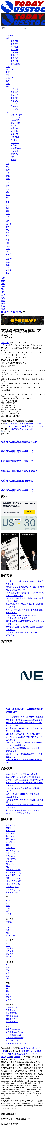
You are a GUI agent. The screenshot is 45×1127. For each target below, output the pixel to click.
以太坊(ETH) (11, 1013)
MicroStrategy (11, 935)
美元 (10, 848)
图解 (8, 211)
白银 (8, 967)
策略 (8, 67)
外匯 (3, 306)
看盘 (8, 202)
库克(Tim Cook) (12, 1041)
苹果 (8, 927)
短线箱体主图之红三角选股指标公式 (19, 441)
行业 (8, 179)
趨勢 (8, 84)
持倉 (8, 230)
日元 (10, 856)
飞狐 (8, 249)
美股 (3, 281)
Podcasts (39, 1054)
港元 (10, 842)
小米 (8, 943)
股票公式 (8, 312)
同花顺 (9, 252)
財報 (8, 227)
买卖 (8, 205)
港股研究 (14, 44)
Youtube (32, 1054)
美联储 (11, 825)
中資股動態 (15, 64)
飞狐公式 (37, 424)
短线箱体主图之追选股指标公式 (17, 490)
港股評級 (14, 58)
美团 (8, 946)
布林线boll (15, 137)
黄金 (11, 828)
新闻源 (38, 1051)
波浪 (8, 265)
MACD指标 (15, 120)
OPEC (8, 978)
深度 (8, 81)
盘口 (8, 195)
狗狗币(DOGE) (12, 1016)
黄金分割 (14, 128)
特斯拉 (9, 922)
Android (17, 1057)
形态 (8, 170)
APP (32, 1051)
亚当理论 (14, 89)
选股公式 (13, 890)
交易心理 (14, 104)
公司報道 (14, 47)
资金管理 (14, 101)
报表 (8, 186)
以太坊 (9, 216)
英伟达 (9, 925)
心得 (3, 295)
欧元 (10, 833)
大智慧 (9, 254)
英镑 (10, 839)
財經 (8, 72)
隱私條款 (12, 1054)
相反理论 (14, 95)
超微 (8, 933)
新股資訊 (14, 52)
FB (8, 1057)
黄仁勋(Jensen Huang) (14, 1032)
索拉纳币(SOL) (12, 1022)
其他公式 (17, 312)
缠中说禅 (14, 92)
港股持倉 (14, 55)
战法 (8, 192)
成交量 (13, 126)
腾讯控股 (9, 951)
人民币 (9, 914)
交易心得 (9, 70)
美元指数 (12, 851)
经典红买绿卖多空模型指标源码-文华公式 (26, 426)
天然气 (9, 973)
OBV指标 (15, 143)
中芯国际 (9, 957)
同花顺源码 (13, 884)
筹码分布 (14, 134)
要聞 (8, 240)
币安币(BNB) (11, 1010)
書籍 (8, 233)
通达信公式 (9, 424)
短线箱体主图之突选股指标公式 (17, 480)
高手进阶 (14, 98)
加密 (8, 221)
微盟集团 (9, 948)
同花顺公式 (29, 424)
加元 (8, 911)
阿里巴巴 (9, 954)
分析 (8, 173)
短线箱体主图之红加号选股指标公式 (19, 471)
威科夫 (9, 270)
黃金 (3, 301)
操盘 (8, 87)
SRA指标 (14, 157)
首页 (3, 312)
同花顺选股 (13, 881)
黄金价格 (12, 892)
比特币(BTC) (11, 1007)
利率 (8, 991)
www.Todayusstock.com (28, 1048)
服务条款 (21, 1054)
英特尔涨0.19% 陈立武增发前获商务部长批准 (25, 780)
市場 (8, 75)
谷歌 (8, 930)
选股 (8, 208)
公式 (8, 246)
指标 (8, 112)
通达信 (9, 259)
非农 (10, 836)
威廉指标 (14, 145)
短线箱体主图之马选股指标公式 (17, 451)
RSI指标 (14, 140)
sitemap (4, 1054)
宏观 (8, 183)
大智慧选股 (13, 873)
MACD (12, 861)
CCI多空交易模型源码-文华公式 (22, 429)
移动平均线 (15, 123)
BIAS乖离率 (16, 148)
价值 (8, 176)
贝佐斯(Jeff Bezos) (13, 1035)
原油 (3, 304)
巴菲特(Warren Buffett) (15, 1038)
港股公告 (14, 50)
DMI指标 (14, 154)
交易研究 (14, 106)
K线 (7, 164)
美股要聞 (9, 35)
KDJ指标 (14, 131)
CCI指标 (14, 151)
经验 (8, 189)
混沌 (8, 273)
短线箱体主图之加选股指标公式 (17, 461)
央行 (8, 988)
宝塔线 (13, 160)
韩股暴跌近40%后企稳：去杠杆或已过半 (23, 734)
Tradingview (15, 117)
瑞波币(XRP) (11, 1019)
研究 (3, 289)
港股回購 (14, 61)
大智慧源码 (13, 875)
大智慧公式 (19, 424)
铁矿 (8, 976)
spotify (3, 1057)
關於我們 (25, 1051)
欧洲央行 (9, 997)
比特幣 (9, 224)
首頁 (8, 33)
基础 (8, 167)
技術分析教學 (16, 115)
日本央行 (9, 1000)
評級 (8, 214)
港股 (8, 38)
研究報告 (9, 78)
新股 (8, 235)
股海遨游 (14, 109)
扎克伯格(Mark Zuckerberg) (17, 1043)
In (12, 1057)
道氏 (8, 262)
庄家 (8, 198)
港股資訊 (14, 41)
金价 (10, 845)
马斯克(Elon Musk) (13, 1029)
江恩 (8, 268)
